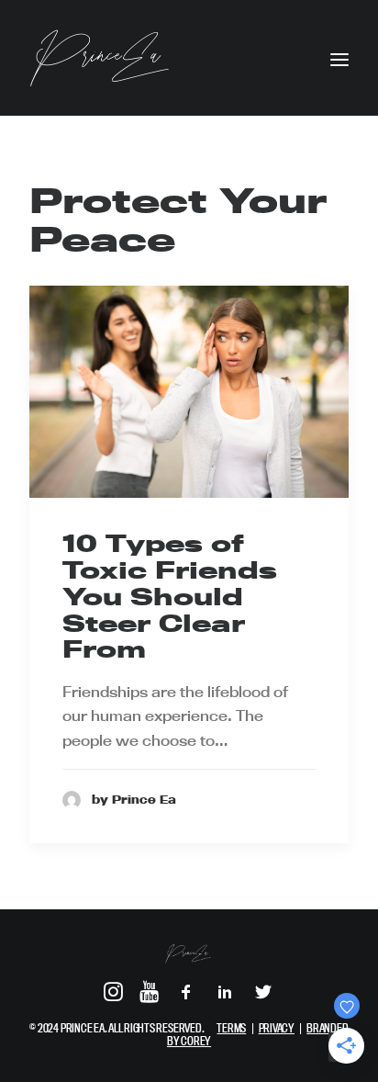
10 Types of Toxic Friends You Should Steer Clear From (169, 596)
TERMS (231, 1027)
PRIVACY (277, 1027)
